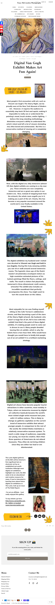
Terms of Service (6, 589)
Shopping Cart (5, 581)
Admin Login (5, 591)
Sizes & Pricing (39, 12)
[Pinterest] (1, 31)
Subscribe (27, 558)
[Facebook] (1, 22)
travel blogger (38, 56)
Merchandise (38, 7)
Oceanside (14, 12)
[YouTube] (1, 28)
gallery (28, 56)
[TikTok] (1, 34)
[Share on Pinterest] (50, 526)
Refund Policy (5, 584)
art (13, 56)
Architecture (27, 9)
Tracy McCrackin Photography (29, 3)
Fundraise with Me (20, 16)
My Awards (30, 14)
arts (20, 56)
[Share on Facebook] (47, 526)
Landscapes (17, 9)
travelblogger (22, 59)
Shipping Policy (5, 579)
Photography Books (34, 16)
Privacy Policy (5, 586)
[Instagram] (1, 25)
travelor (29, 59)
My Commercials (20, 14)
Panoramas (37, 9)
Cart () (43, 2)
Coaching (29, 7)
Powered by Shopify (5, 603)
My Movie (21, 7)
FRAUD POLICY (5, 577)
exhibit (23, 56)
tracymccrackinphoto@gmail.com (38, 577)
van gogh (34, 59)
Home (14, 7)
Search (51, 2)
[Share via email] (53, 526)
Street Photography (26, 12)
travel (32, 56)
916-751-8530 (33, 579)
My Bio (38, 14)
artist (16, 56)
